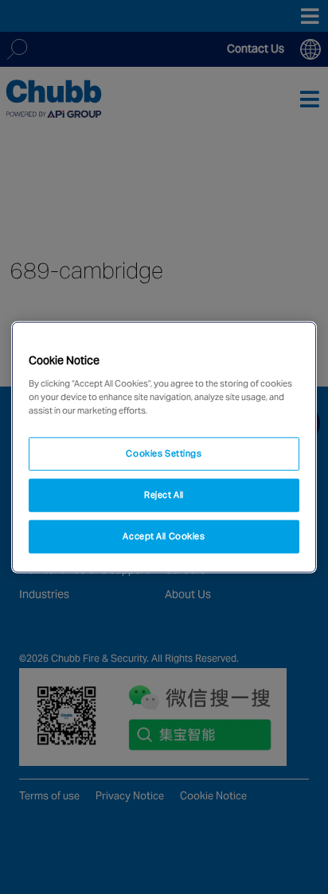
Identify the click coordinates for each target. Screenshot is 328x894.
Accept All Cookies (164, 535)
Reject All (164, 493)
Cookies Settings (163, 453)
